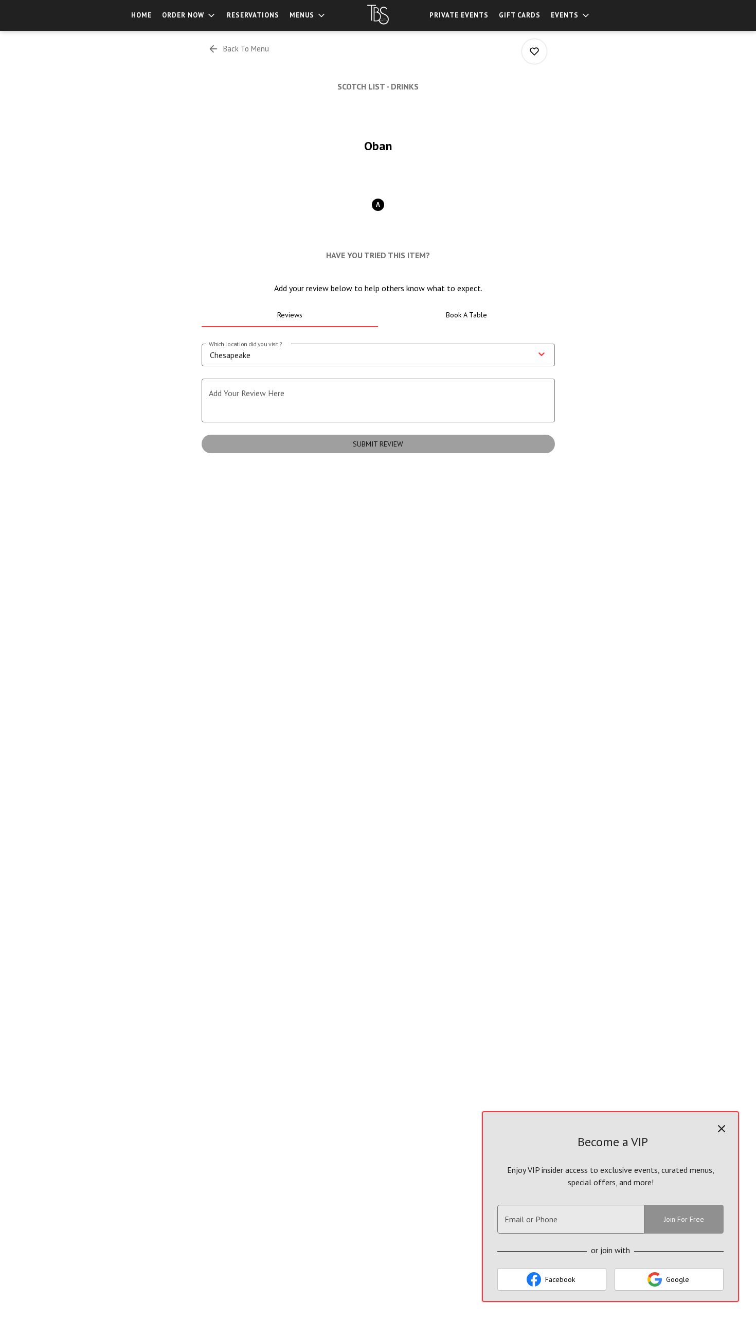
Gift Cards (520, 15)
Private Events (459, 15)
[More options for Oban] (534, 51)
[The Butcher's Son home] (378, 15)
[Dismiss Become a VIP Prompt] (721, 1128)
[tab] (290, 314)
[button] (189, 15)
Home (141, 15)
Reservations (253, 15)
